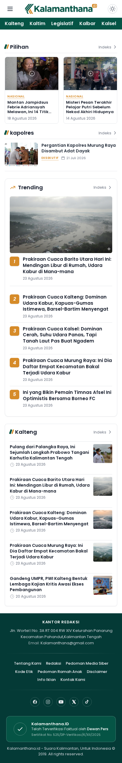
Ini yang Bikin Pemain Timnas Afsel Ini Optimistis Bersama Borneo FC (67, 395)
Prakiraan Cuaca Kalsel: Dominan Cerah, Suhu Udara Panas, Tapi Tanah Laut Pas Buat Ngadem (62, 335)
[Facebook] (35, 702)
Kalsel (109, 23)
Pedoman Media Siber (87, 663)
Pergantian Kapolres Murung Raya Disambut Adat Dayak (78, 148)
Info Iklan (46, 679)
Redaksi (53, 663)
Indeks (105, 47)
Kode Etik (24, 671)
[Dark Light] (112, 9)
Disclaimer (97, 671)
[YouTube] (61, 702)
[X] (74, 702)
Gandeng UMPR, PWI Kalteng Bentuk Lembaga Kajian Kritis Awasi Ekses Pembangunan (48, 584)
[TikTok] (87, 702)
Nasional (16, 96)
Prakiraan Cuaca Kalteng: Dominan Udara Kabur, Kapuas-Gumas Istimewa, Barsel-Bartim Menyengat (65, 303)
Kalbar (87, 23)
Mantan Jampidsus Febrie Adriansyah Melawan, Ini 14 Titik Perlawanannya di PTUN (28, 112)
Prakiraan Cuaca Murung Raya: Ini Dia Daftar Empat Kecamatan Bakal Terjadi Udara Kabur (67, 366)
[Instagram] (48, 702)
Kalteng (14, 23)
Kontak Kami (72, 679)
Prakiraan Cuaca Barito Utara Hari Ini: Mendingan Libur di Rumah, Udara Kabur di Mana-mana (67, 265)
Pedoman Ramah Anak (60, 671)
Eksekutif (50, 158)
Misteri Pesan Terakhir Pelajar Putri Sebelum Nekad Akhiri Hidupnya (90, 107)
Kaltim (37, 23)
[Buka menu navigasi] (10, 9)
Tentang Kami (27, 663)
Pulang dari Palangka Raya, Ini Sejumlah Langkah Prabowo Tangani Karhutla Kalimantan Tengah (49, 452)
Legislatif (62, 23)
